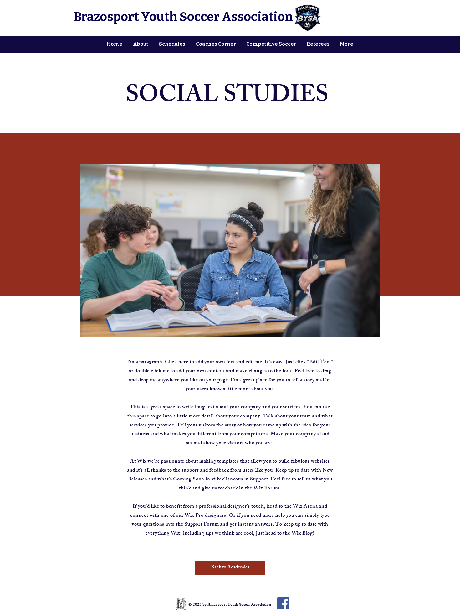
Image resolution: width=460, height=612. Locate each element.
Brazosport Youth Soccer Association (183, 16)
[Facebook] (283, 603)
